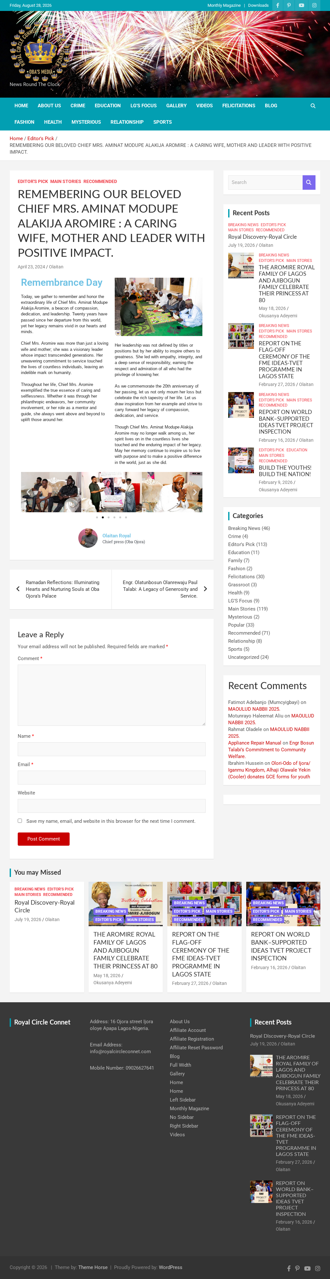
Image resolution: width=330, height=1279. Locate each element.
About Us (49, 106)
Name (26, 736)
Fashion (24, 122)
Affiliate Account (188, 1030)
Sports (162, 122)
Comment (30, 658)
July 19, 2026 (241, 245)
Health (53, 122)
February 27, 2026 (277, 384)
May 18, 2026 (272, 308)
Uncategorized (243, 657)
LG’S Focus (144, 106)
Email (25, 764)
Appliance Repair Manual (254, 743)
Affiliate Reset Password (196, 1048)
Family (235, 560)
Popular (236, 625)
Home (21, 106)
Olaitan (56, 266)
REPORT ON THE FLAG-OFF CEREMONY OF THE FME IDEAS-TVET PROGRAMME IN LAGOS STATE (296, 1136)
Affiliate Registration (192, 1039)
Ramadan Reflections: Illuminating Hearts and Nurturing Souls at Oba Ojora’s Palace (62, 589)
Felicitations (238, 106)
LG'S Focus (240, 601)
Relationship (127, 122)
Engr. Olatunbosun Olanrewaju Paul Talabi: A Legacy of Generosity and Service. (160, 589)
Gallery (176, 106)
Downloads (258, 5)
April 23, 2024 (31, 266)
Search (309, 182)
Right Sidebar (184, 1126)
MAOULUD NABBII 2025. (254, 709)
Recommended (100, 181)
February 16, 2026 (277, 440)
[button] (28, 492)
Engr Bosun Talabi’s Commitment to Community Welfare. (271, 749)
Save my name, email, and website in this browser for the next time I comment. (111, 821)
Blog (271, 106)
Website (26, 793)
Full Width (180, 1065)
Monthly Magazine (224, 5)
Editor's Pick (33, 181)
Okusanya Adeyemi (278, 315)
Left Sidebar (183, 1100)
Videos (204, 106)
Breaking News (243, 225)
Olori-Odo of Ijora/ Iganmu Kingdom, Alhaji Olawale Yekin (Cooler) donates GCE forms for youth (269, 770)
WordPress (170, 1267)
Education (108, 106)
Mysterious (86, 122)
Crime (78, 106)
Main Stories (65, 181)
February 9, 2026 (276, 482)
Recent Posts (251, 213)
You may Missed (37, 873)
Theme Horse (93, 1267)
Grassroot (239, 585)
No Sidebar (182, 1117)
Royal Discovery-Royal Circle (262, 237)
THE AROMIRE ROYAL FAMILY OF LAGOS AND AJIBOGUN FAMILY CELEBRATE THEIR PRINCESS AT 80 (125, 951)
